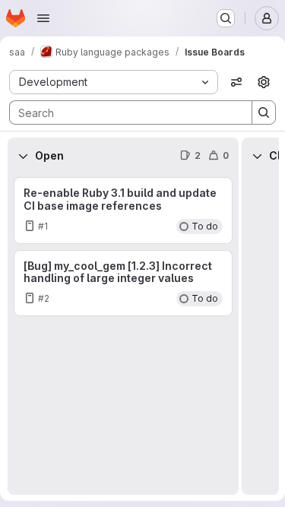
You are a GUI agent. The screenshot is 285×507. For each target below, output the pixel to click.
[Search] (264, 112)
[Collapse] (23, 156)
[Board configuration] (264, 82)
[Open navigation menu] (43, 18)
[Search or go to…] (226, 18)
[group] (123, 334)
